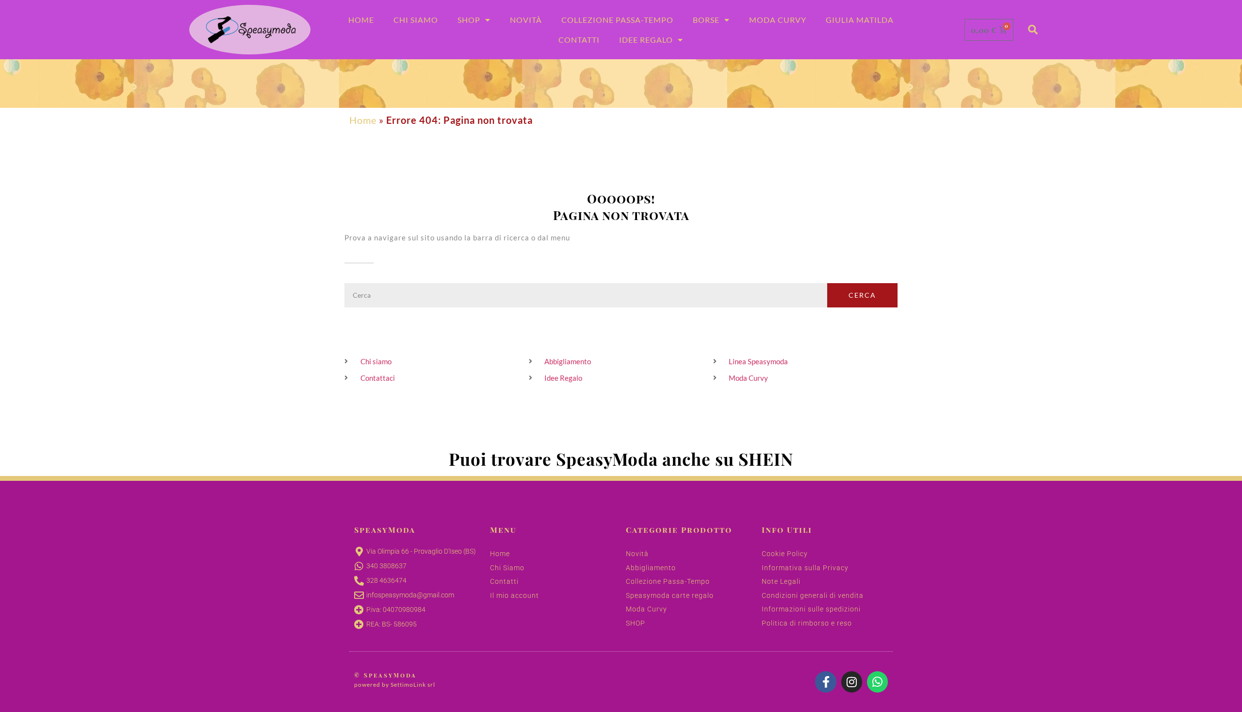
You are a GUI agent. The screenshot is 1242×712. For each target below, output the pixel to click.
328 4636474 (386, 580)
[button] (1033, 29)
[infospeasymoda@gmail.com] (359, 595)
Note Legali (781, 581)
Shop (469, 19)
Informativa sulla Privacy (805, 568)
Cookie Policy (785, 554)
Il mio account (514, 595)
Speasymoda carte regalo (670, 595)
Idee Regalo (646, 39)
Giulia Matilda (860, 19)
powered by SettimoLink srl (394, 684)
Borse (706, 19)
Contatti (579, 39)
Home (361, 19)
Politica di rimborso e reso (807, 623)
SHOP (635, 623)
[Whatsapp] (877, 681)
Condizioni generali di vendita (813, 595)
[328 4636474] (359, 581)
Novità (526, 19)
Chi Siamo (415, 19)
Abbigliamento (651, 568)
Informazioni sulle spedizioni (811, 609)
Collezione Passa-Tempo (617, 19)
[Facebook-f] (825, 681)
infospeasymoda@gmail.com (410, 595)
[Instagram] (851, 681)
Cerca (862, 295)
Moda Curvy (777, 19)
